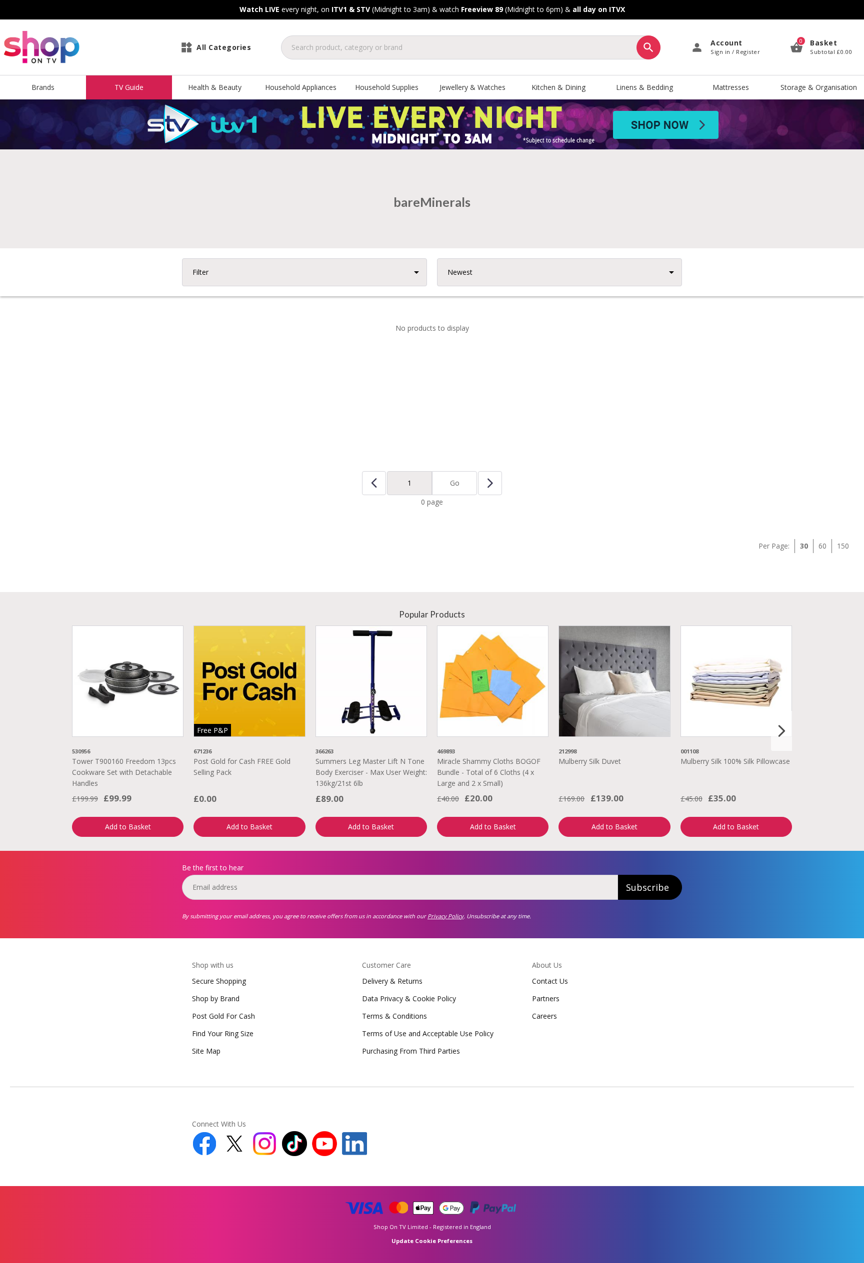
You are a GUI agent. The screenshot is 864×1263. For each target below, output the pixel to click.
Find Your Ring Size (223, 1033)
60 (822, 546)
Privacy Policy (446, 916)
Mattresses (730, 87)
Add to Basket (128, 826)
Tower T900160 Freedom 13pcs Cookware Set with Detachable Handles (124, 772)
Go (455, 483)
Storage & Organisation (818, 87)
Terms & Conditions (394, 1016)
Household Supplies (386, 87)
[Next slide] (781, 731)
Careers (544, 1016)
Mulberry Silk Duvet (589, 761)
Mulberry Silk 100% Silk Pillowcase (735, 761)
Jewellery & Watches (473, 87)
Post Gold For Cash (223, 1016)
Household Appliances (300, 87)
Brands (43, 87)
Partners (546, 998)
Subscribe (647, 887)
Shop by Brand (216, 998)
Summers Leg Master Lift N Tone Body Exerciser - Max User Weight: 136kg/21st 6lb (371, 772)
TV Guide (129, 87)
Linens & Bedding (644, 87)
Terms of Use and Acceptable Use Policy (428, 1033)
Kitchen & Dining (559, 87)
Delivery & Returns (392, 981)
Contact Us (550, 981)
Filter (200, 272)
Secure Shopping (219, 981)
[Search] (648, 47)
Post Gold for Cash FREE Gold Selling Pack (242, 766)
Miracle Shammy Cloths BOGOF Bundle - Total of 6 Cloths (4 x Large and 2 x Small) (488, 772)
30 (804, 546)
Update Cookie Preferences (432, 1241)
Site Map (206, 1051)
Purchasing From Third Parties (411, 1051)
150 (843, 546)
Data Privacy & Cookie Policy (409, 998)
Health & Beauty (215, 87)
